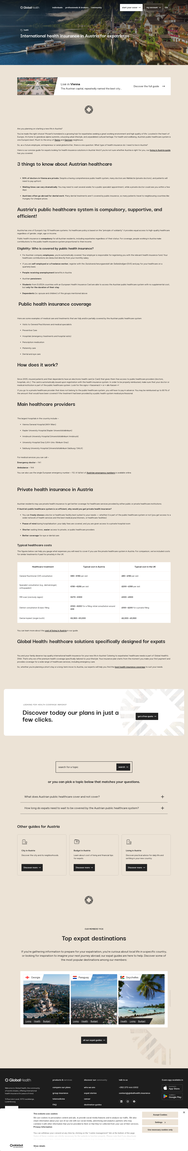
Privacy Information (43, 1127)
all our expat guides (92, 1040)
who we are (89, 1087)
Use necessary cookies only (160, 1130)
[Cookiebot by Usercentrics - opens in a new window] (16, 1146)
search (121, 767)
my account (152, 7)
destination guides (93, 1105)
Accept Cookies (160, 1115)
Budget (46, 1021)
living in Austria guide (160, 150)
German (68, 140)
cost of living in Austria (56, 630)
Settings (158, 1122)
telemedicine (59, 1099)
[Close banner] (184, 1112)
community (96, 7)
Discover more (31, 867)
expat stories (90, 1093)
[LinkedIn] (121, 1101)
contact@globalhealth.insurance (134, 1093)
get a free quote (145, 716)
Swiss (57, 140)
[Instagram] (127, 1101)
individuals (57, 7)
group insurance (60, 1093)
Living (28, 1021)
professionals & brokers (76, 7)
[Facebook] (134, 1101)
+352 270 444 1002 (128, 1087)
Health (37, 1021)
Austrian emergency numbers (101, 473)
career (87, 1099)
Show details (39, 1146)
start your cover (129, 7)
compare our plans (61, 1087)
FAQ (55, 1105)
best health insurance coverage (130, 667)
